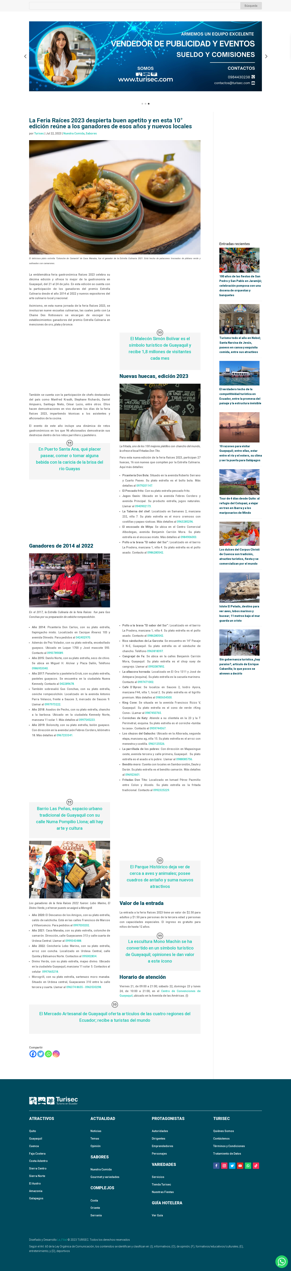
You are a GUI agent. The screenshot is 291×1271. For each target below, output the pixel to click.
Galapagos (36, 1198)
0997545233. (87, 719)
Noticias (95, 1131)
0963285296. (185, 521)
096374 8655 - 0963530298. (84, 987)
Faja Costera (37, 1153)
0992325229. (161, 790)
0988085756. (184, 759)
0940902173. (143, 506)
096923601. (133, 774)
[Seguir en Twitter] (232, 1166)
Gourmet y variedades (104, 1177)
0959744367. (158, 728)
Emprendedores (162, 1146)
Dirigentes (158, 1138)
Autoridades (160, 1131)
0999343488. (74, 940)
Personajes (159, 1153)
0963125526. (156, 743)
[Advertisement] (69, 360)
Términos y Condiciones (229, 1146)
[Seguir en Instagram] (224, 1166)
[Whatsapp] (48, 1053)
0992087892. (156, 666)
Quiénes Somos (223, 1131)
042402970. (83, 637)
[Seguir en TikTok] (256, 1166)
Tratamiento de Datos (227, 1153)
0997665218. (50, 971)
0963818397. (155, 651)
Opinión (95, 1146)
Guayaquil (35, 1138)
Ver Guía (157, 1215)
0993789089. (55, 653)
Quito (32, 1131)
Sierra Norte (37, 1176)
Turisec (39, 133)
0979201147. (144, 485)
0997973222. (53, 704)
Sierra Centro (38, 1168)
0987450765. (153, 712)
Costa (94, 1200)
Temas (94, 1138)
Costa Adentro (38, 1161)
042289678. (67, 683)
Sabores (91, 133)
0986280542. (156, 552)
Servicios (158, 1177)
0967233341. (65, 735)
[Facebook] (32, 1053)
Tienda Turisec (161, 1184)
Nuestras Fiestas (163, 1192)
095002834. (89, 956)
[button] (25, 56)
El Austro (35, 1183)
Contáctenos (221, 1138)
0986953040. (40, 668)
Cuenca (34, 1146)
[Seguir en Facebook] (216, 1166)
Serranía (96, 1215)
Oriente (95, 1207)
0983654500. (164, 697)
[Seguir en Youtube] (240, 1166)
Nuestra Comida (74, 133)
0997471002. (146, 682)
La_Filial (62, 1239)
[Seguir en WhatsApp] (248, 1166)
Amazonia (35, 1191)
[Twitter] (40, 1053)
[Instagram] (56, 1053)
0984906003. (189, 537)
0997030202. (81, 925)
